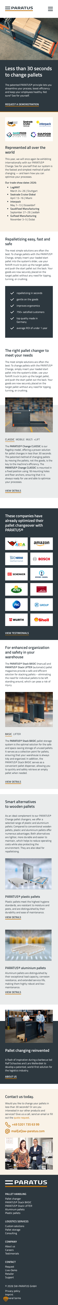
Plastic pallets (12, 1213)
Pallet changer (13, 1198)
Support (9, 1277)
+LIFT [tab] (37, 439)
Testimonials (12, 1253)
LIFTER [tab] (17, 734)
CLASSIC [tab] (10, 439)
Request (9, 1266)
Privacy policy (12, 1291)
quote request (21, 1118)
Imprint (9, 1294)
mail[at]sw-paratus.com (28, 1130)
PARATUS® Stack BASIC (18, 1202)
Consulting (11, 1233)
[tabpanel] (29, 468)
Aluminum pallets (14, 1209)
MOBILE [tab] (20, 439)
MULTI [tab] (29, 439)
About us (11, 1077)
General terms (13, 1298)
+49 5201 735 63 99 (25, 1124)
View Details (13, 491)
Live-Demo (11, 1270)
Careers (9, 1250)
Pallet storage (12, 1229)
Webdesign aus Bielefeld (29, 1302)
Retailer (9, 1273)
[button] (6, 1299)
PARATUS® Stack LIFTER (18, 1206)
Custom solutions (14, 1226)
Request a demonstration (22, 104)
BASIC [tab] (8, 734)
